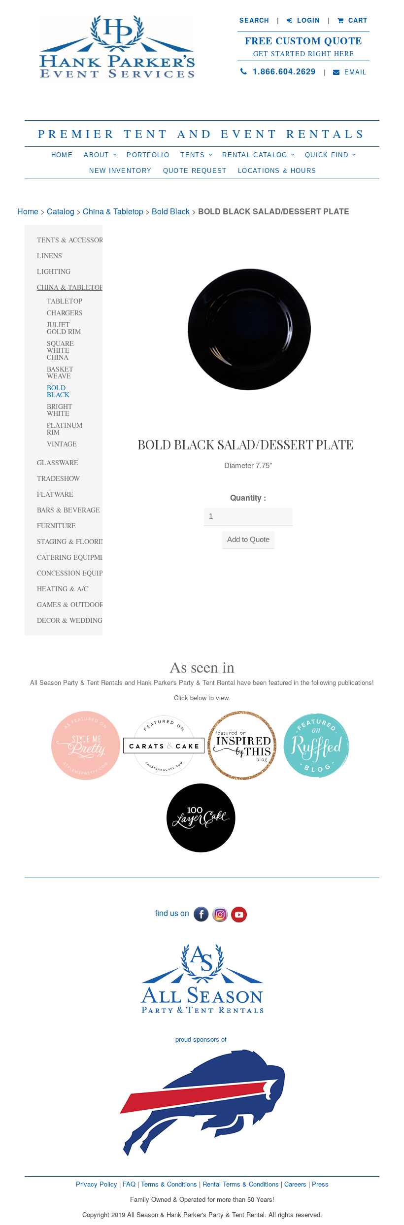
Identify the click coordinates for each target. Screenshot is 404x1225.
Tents (192, 155)
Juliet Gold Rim (64, 328)
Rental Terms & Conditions (240, 1184)
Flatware (55, 494)
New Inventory (120, 170)
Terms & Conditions (169, 1184)
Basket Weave (60, 372)
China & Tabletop (113, 211)
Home (62, 155)
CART (357, 20)
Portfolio (148, 155)
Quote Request (195, 170)
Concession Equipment (80, 573)
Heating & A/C (62, 588)
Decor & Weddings (71, 620)
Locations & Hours (277, 170)
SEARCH (254, 20)
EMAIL (354, 72)
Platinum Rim (64, 428)
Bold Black (171, 211)
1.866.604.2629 (283, 71)
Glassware (57, 462)
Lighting (53, 271)
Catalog (60, 211)
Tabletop (64, 301)
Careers (296, 1184)
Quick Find (326, 155)
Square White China (60, 350)
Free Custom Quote (303, 40)
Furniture (56, 525)
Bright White (59, 410)
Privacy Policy (96, 1184)
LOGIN (307, 20)
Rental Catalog (254, 155)
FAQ (129, 1184)
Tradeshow (58, 478)
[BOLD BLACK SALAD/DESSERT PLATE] (245, 328)
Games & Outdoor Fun (78, 604)
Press (320, 1184)
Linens (49, 255)
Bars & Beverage (68, 509)
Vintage (62, 443)
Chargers (65, 312)
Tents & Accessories (75, 239)
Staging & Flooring (74, 541)
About (96, 155)
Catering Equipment (75, 557)
